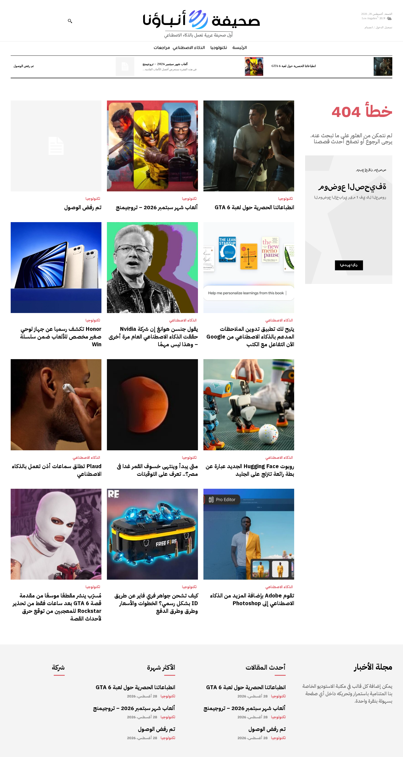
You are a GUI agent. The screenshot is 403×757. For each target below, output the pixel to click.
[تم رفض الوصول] (125, 66)
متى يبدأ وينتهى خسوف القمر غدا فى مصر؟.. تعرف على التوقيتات (157, 470)
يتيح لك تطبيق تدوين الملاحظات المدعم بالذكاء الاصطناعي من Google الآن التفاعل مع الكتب (250, 336)
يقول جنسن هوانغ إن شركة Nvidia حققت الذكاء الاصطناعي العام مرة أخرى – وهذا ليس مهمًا (153, 336)
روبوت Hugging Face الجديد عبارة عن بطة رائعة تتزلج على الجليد (250, 470)
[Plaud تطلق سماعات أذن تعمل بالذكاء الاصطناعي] (56, 404)
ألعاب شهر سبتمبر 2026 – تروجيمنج (165, 64)
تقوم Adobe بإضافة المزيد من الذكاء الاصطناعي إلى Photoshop (252, 599)
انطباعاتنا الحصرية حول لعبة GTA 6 (293, 65)
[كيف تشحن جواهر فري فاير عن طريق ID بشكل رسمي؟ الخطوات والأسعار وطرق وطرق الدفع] (152, 534)
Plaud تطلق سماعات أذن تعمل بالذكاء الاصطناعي (56, 470)
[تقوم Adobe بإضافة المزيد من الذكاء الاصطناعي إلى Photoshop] (248, 534)
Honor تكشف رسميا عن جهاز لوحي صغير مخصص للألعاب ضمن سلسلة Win (60, 336)
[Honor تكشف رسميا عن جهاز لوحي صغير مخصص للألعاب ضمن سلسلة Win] (56, 267)
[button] (70, 21)
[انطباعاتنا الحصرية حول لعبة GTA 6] (383, 66)
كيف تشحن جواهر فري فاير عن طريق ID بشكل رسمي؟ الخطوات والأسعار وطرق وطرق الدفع (156, 603)
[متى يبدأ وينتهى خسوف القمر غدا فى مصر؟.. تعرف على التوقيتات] (152, 404)
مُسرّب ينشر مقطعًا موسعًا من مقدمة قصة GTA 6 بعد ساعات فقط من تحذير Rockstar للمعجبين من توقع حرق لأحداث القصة (57, 607)
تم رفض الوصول (23, 65)
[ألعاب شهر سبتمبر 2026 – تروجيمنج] (254, 66)
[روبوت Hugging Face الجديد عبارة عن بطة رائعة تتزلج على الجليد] (248, 404)
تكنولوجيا (285, 199)
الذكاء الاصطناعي (279, 320)
